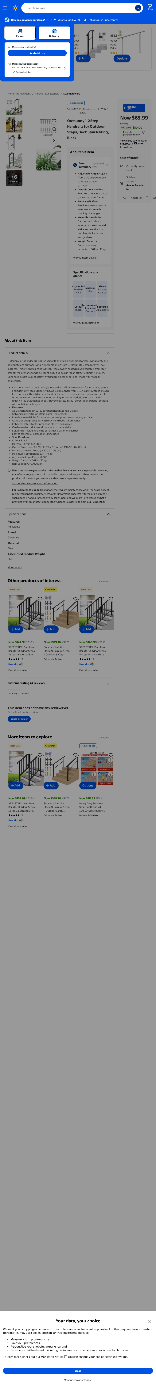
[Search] (138, 8)
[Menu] (6, 8)
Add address (37, 53)
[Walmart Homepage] (15, 8)
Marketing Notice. (52, 1357)
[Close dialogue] (149, 1321)
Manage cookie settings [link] (77, 1379)
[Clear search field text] (133, 8)
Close (78, 1370)
